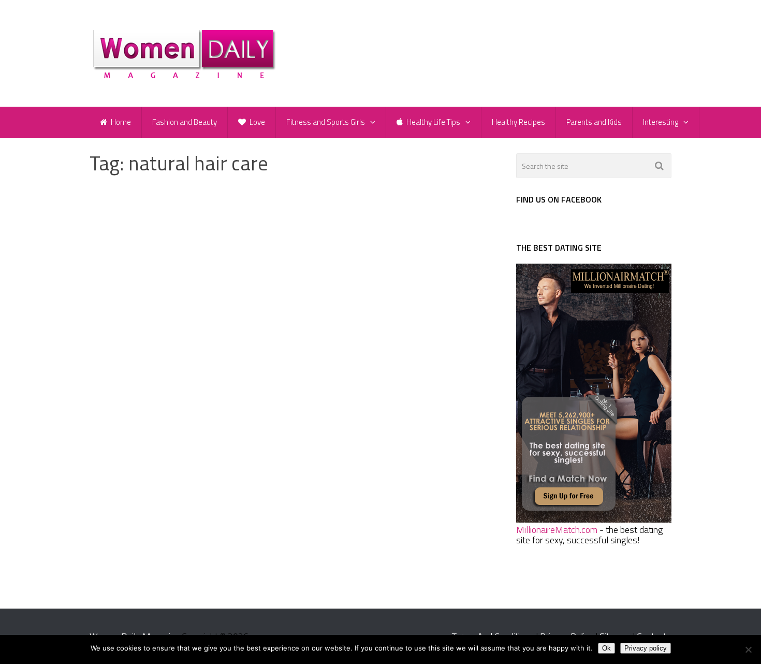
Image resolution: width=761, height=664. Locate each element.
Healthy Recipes (518, 122)
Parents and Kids (594, 122)
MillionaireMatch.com (556, 530)
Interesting (660, 122)
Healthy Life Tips (432, 122)
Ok (606, 648)
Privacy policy (645, 648)
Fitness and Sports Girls (325, 122)
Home (120, 122)
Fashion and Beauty (184, 122)
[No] (748, 649)
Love (256, 122)
